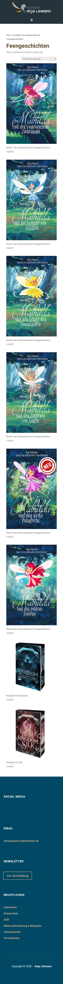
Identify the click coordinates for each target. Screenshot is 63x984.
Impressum (10, 907)
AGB (6, 919)
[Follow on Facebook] (5, 808)
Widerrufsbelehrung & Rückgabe (23, 925)
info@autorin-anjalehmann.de (21, 840)
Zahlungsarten (12, 931)
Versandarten (12, 938)
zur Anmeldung (17, 876)
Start (8, 35)
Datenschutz (11, 913)
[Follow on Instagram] (13, 808)
